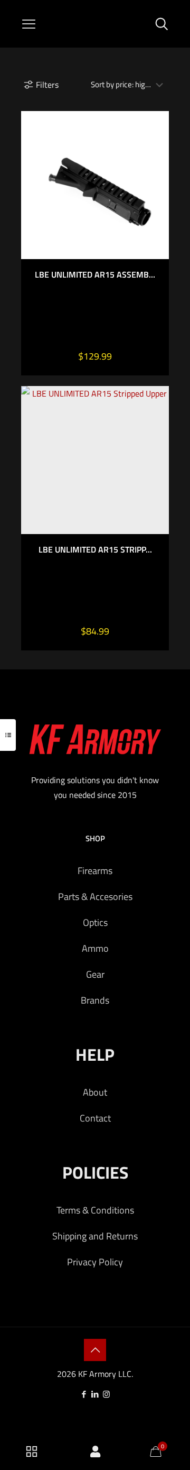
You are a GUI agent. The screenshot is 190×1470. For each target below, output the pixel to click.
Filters (47, 84)
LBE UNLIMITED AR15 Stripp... (95, 549)
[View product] (157, 138)
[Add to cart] (157, 123)
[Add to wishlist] (157, 154)
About (95, 1092)
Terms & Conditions (95, 1210)
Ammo (95, 948)
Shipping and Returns (95, 1236)
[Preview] (157, 169)
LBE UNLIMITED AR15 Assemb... (95, 274)
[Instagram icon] (106, 1394)
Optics (95, 922)
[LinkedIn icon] (95, 1394)
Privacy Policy (95, 1262)
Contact (95, 1118)
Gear (95, 974)
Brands (95, 1000)
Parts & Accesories (95, 896)
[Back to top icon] (95, 1350)
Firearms (95, 870)
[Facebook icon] (84, 1394)
